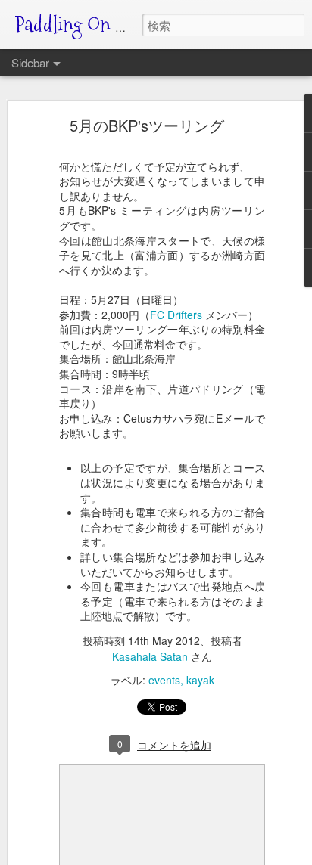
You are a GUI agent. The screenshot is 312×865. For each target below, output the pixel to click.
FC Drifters (176, 314)
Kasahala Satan (150, 656)
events (164, 679)
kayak (200, 679)
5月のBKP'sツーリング (147, 125)
